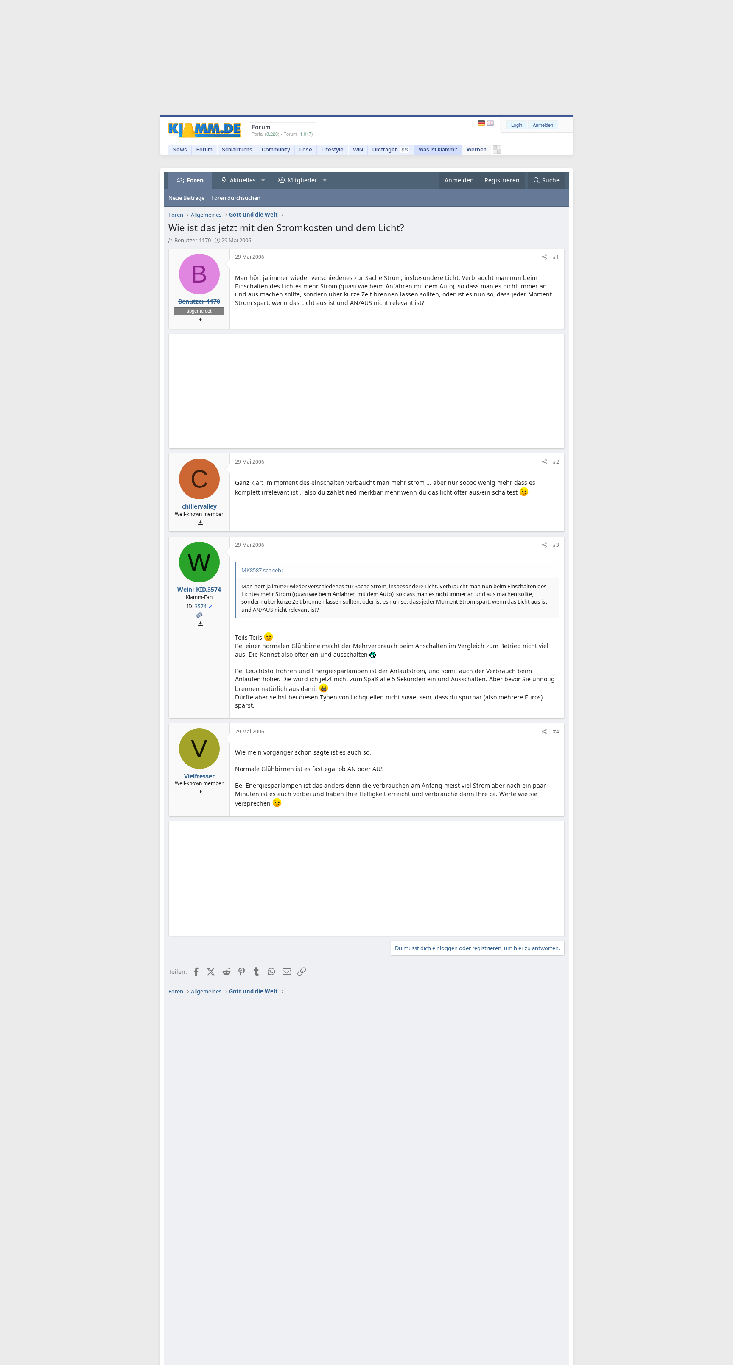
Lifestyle (333, 149)
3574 (201, 606)
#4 (556, 731)
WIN (358, 149)
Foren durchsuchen (235, 197)
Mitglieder (302, 180)
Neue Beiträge (186, 197)
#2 (556, 461)
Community (276, 149)
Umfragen (390, 149)
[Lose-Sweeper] (497, 151)
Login (516, 124)
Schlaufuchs (237, 149)
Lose (305, 149)
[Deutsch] (482, 123)
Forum (204, 149)
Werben (477, 149)
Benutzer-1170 (192, 240)
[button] (263, 180)
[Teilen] (544, 257)
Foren (195, 180)
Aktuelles (243, 180)
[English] (490, 123)
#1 (556, 256)
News (180, 149)
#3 (556, 544)
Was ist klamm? (438, 149)
